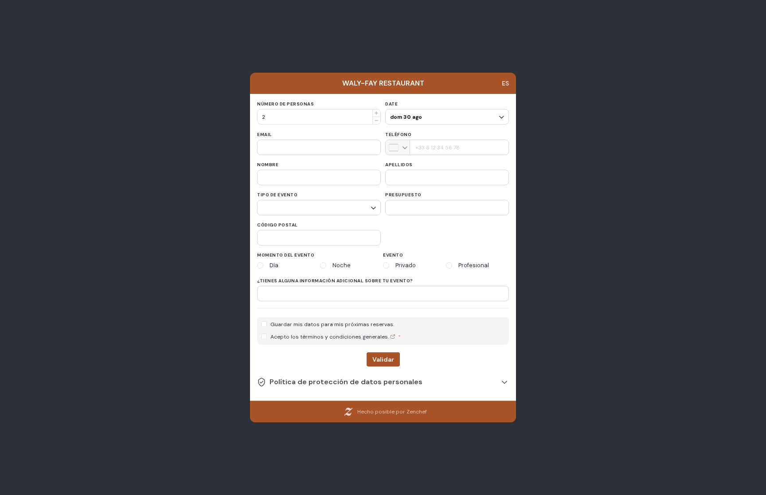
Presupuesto (403, 195)
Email (264, 134)
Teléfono (398, 134)
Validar (383, 359)
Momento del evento (285, 255)
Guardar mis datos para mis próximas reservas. (332, 324)
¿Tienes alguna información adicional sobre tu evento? (335, 281)
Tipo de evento (277, 195)
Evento (393, 255)
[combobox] (398, 147)
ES (505, 83)
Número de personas (285, 104)
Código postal (277, 225)
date (391, 104)
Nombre (267, 165)
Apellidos (399, 165)
